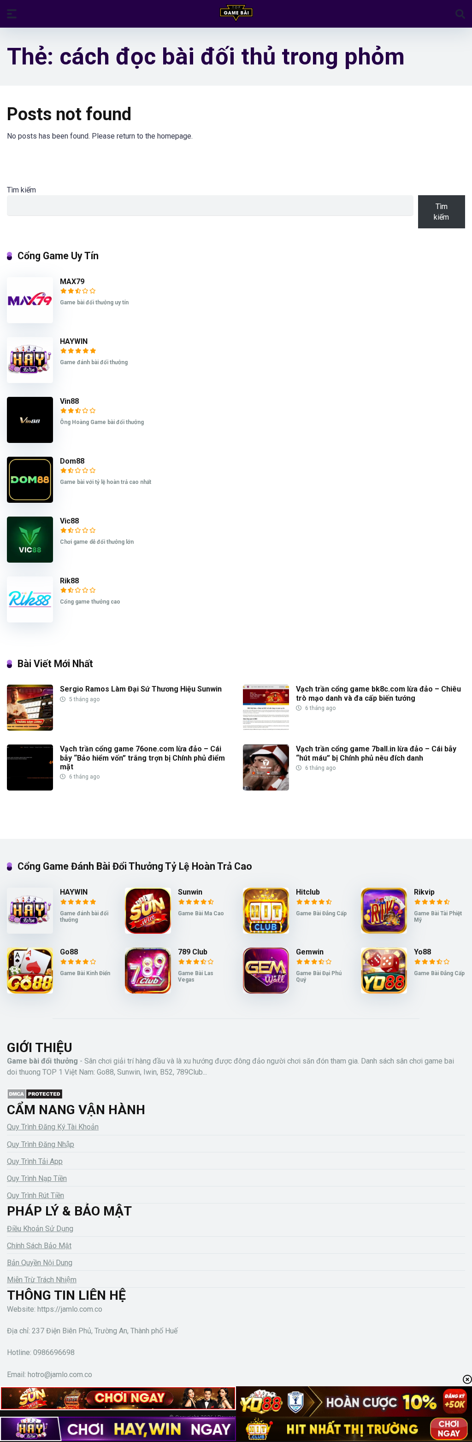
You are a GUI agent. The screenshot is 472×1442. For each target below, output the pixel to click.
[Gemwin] (266, 991)
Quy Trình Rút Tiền (35, 1195)
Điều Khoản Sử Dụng (40, 1228)
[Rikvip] (384, 931)
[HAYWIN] (30, 380)
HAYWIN (74, 341)
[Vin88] (30, 440)
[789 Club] (148, 991)
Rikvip (424, 892)
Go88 (69, 952)
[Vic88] (30, 560)
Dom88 (72, 461)
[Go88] (30, 991)
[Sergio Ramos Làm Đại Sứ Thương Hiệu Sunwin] (30, 728)
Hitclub (308, 892)
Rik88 (69, 580)
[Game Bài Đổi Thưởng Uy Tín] (236, 13)
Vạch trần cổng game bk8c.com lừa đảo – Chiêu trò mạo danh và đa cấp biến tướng (378, 693)
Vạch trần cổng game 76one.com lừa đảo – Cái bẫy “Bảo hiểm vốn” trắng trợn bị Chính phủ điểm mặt (142, 757)
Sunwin (190, 892)
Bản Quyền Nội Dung (39, 1262)
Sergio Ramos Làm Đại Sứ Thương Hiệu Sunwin (141, 689)
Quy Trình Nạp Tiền (37, 1178)
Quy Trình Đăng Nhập (40, 1144)
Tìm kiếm (21, 190)
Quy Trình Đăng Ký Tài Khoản (53, 1126)
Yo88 (422, 952)
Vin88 (69, 401)
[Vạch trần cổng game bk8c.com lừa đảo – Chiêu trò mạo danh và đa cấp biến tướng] (266, 728)
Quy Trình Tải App (35, 1161)
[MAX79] (30, 320)
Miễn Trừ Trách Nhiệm (42, 1279)
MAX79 (72, 281)
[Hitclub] (266, 931)
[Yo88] (384, 991)
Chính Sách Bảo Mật (39, 1245)
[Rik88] (30, 620)
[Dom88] (30, 500)
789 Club (192, 952)
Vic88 (69, 521)
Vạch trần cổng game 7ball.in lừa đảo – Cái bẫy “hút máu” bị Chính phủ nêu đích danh (376, 753)
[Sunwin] (148, 931)
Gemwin (310, 952)
